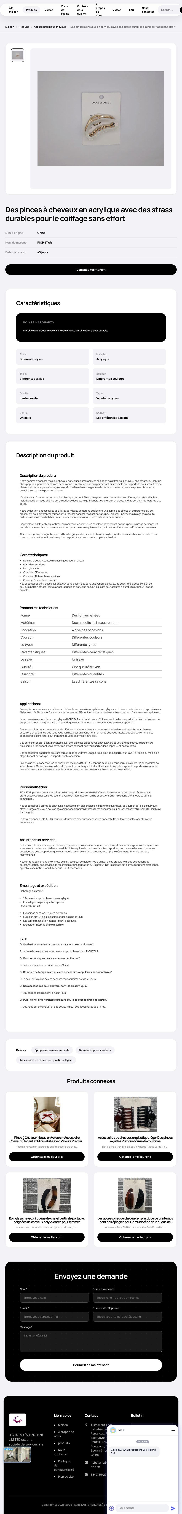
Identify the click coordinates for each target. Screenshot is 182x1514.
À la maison (13, 9)
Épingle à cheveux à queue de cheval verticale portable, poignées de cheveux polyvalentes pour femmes (47, 1220)
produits (64, 1443)
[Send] (173, 1508)
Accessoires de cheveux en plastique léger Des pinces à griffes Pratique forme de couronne (135, 1139)
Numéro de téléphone (106, 1308)
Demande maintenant (91, 270)
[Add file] (111, 1508)
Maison (9, 26)
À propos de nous (100, 9)
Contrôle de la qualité (82, 9)
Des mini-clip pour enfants (95, 1050)
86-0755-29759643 (103, 1475)
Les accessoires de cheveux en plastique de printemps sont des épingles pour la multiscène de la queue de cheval (135, 1221)
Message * (26, 1327)
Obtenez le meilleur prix (47, 1157)
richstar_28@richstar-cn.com (105, 1465)
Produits (31, 10)
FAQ (131, 10)
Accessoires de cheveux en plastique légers (46, 1060)
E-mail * (24, 1308)
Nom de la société (103, 1289)
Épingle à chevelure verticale (52, 1050)
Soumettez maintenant (91, 1365)
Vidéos (49, 10)
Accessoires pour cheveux (50, 26)
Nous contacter (148, 9)
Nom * (23, 1289)
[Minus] (173, 1430)
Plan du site (66, 1476)
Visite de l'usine (65, 9)
